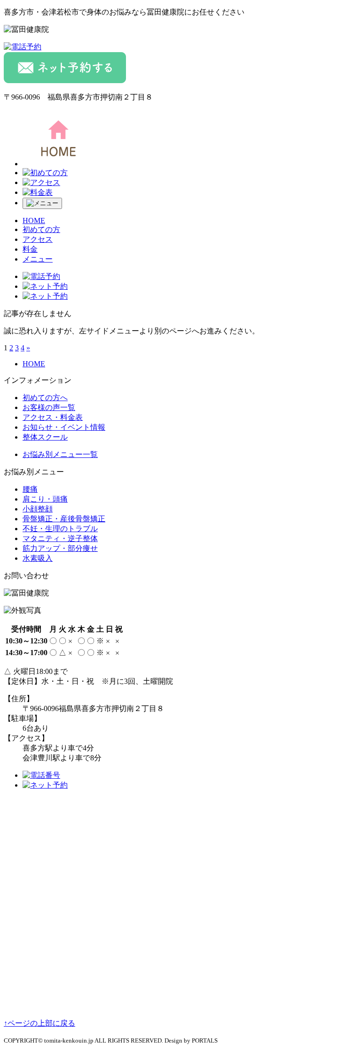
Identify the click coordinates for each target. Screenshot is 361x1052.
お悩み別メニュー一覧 (60, 454)
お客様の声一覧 (49, 407)
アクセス (38, 239)
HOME (34, 220)
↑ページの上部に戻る (39, 1023)
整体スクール (45, 437)
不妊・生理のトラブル (60, 529)
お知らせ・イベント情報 (64, 427)
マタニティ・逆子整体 (60, 538)
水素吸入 (38, 558)
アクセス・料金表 (53, 417)
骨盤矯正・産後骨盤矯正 (64, 519)
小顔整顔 (38, 509)
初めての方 (41, 229)
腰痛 (30, 489)
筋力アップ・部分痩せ (60, 548)
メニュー (38, 259)
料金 (30, 249)
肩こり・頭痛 (45, 499)
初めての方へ (45, 398)
